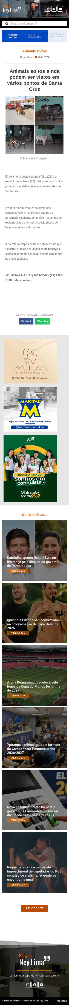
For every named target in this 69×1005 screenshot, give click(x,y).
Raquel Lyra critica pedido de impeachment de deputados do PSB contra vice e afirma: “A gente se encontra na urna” (34, 873)
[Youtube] (60, 9)
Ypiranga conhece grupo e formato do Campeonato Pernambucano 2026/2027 (33, 749)
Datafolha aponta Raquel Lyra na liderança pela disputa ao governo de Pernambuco (33, 562)
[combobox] (34, 23)
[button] (26, 321)
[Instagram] (47, 9)
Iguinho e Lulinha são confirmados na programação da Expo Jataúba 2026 (33, 624)
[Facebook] (54, 9)
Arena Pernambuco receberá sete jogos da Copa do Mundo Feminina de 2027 (33, 686)
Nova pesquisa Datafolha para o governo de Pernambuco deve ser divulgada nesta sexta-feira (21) (32, 811)
